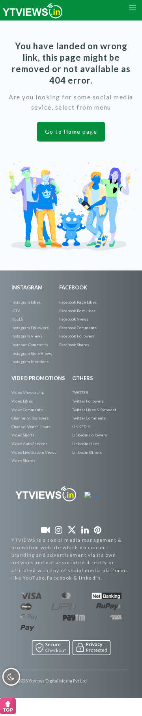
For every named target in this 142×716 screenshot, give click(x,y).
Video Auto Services (29, 443)
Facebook (73, 287)
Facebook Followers (77, 336)
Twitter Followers (88, 401)
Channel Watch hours (30, 426)
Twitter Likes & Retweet (94, 409)
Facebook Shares (74, 344)
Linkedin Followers (89, 435)
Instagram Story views (31, 353)
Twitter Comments (89, 418)
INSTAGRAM (27, 287)
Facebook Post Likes (77, 310)
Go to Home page (71, 131)
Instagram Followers (30, 327)
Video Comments (27, 409)
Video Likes (22, 401)
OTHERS (82, 378)
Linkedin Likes (85, 443)
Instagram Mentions (30, 361)
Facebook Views (73, 319)
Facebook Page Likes (78, 302)
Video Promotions (38, 378)
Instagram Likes (26, 302)
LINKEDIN (81, 426)
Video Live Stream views (33, 452)
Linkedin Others (87, 452)
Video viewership (27, 392)
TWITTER (80, 392)
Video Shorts (22, 435)
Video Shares (23, 460)
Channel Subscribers (30, 418)
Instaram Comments (29, 344)
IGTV (15, 310)
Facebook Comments (78, 327)
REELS (17, 319)
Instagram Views (26, 336)
